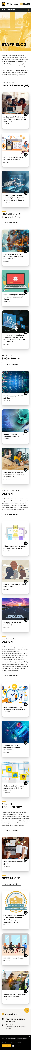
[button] (18, 1045)
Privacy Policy (6, 1042)
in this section (9, 10)
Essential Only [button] (7, 1045)
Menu (25, 4)
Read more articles (11, 222)
